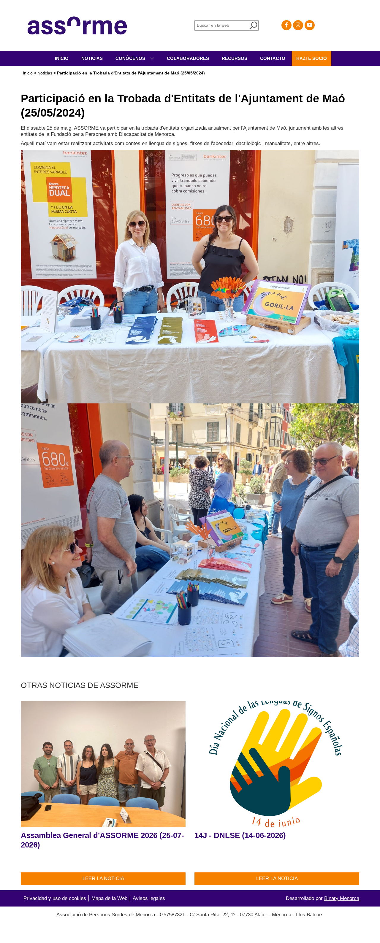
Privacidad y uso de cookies (54, 898)
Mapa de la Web (109, 898)
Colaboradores (188, 58)
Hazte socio (311, 58)
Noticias (92, 58)
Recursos (234, 58)
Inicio (62, 58)
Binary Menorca (341, 898)
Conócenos (130, 58)
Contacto (272, 58)
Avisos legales (149, 898)
